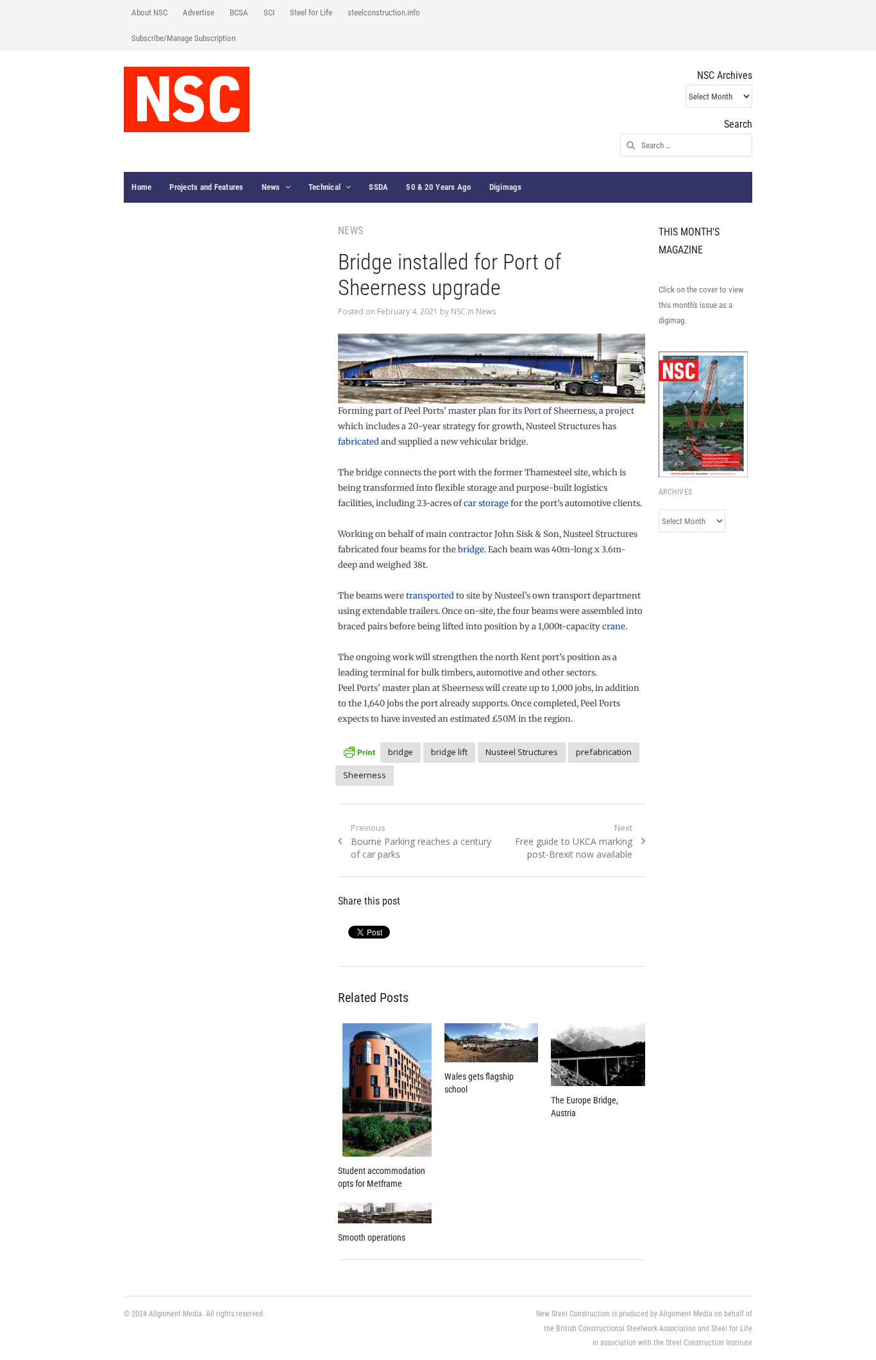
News (271, 187)
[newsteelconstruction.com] (186, 99)
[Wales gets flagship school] (491, 1042)
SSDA (378, 187)
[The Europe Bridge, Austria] (597, 1054)
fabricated (358, 441)
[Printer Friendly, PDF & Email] (359, 750)
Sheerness (364, 775)
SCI (269, 12)
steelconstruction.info (384, 12)
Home (141, 187)
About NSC (149, 12)
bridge (471, 549)
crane (613, 626)
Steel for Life (311, 12)
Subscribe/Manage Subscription (183, 38)
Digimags (505, 187)
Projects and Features (206, 187)
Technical (324, 187)
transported (430, 595)
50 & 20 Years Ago (438, 187)
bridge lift (449, 752)
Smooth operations (371, 1237)
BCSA (239, 12)
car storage (486, 503)
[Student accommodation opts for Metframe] (385, 1090)
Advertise (198, 12)
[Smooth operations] (385, 1213)
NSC (458, 311)
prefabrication (604, 752)
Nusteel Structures (521, 752)
